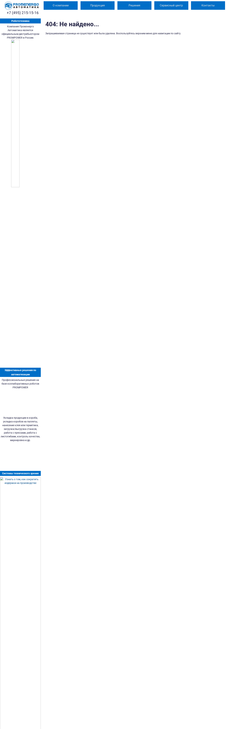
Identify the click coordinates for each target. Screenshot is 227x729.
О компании (61, 5)
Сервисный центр (171, 5)
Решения (134, 5)
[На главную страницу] (21, 6)
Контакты (208, 5)
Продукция (97, 5)
